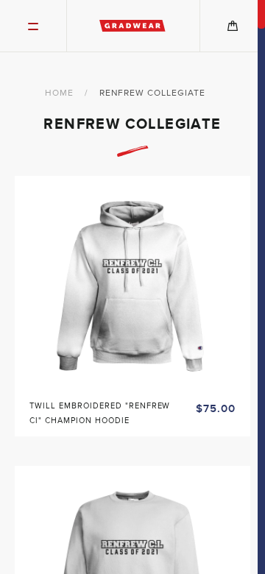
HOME (59, 93)
